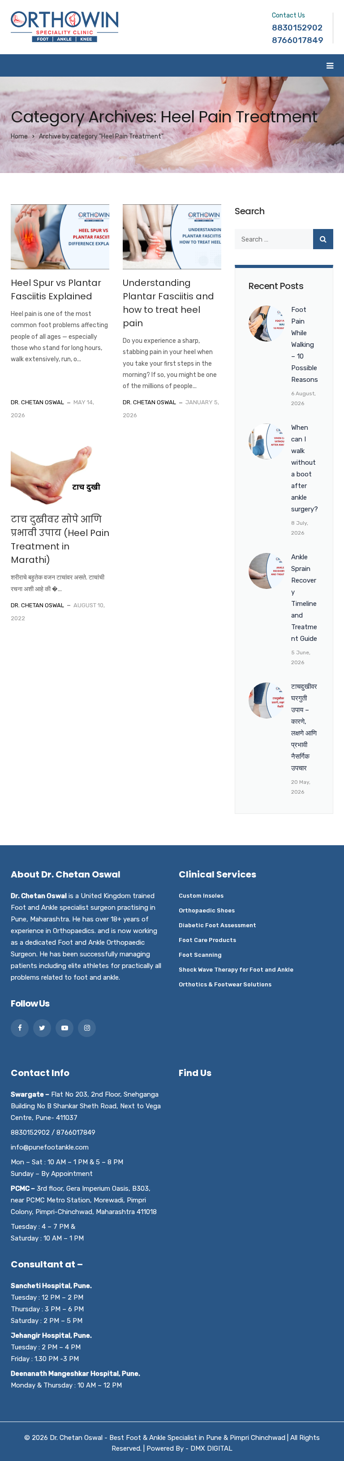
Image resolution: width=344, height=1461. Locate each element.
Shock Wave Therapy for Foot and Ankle (236, 969)
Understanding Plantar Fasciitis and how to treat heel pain (168, 303)
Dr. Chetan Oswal (37, 402)
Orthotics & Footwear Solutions (225, 984)
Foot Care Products (207, 940)
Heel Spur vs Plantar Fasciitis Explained (56, 290)
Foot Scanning (200, 954)
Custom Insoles (201, 895)
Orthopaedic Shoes (207, 910)
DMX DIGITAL (211, 1448)
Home (19, 136)
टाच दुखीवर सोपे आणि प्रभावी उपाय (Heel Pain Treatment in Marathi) (60, 539)
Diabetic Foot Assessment (217, 925)
